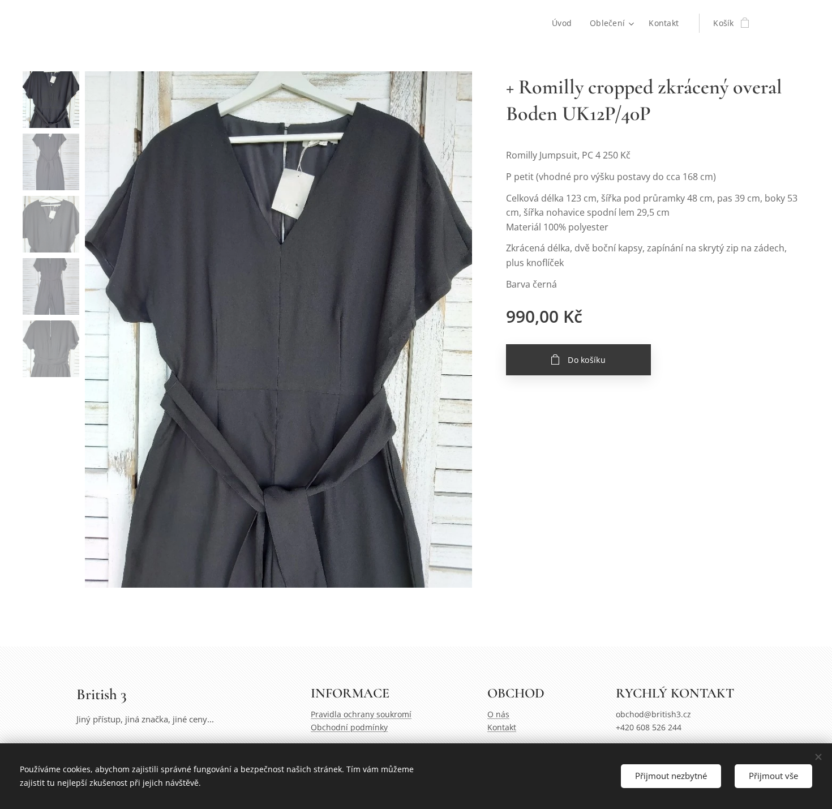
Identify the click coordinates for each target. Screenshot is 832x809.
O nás (498, 714)
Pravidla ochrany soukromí (361, 714)
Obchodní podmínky (349, 727)
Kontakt (501, 727)
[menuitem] (565, 23)
